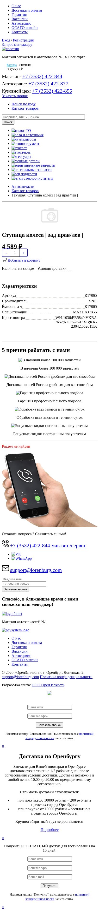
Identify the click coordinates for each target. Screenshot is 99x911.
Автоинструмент (25, 144)
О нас (16, 6)
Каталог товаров (25, 108)
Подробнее (50, 830)
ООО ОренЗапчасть (48, 685)
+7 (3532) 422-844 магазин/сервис (48, 545)
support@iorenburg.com (36, 570)
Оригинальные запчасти (32, 170)
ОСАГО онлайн (25, 28)
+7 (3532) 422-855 (52, 91)
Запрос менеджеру (17, 44)
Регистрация (23, 40)
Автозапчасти (23, 186)
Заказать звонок (15, 96)
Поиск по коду (24, 104)
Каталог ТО (21, 130)
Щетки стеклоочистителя (32, 178)
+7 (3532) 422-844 (42, 76)
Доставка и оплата (27, 10)
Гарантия (19, 15)
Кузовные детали (26, 161)
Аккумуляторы (24, 139)
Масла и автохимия (27, 135)
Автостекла (21, 152)
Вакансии (20, 19)
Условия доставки (52, 268)
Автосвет (19, 148)
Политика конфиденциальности (66, 677)
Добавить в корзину (23, 260)
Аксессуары (21, 157)
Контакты (20, 32)
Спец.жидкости (24, 174)
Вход (6, 40)
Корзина (12, 65)
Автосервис (21, 23)
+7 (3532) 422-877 (48, 84)
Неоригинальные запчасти (33, 165)
